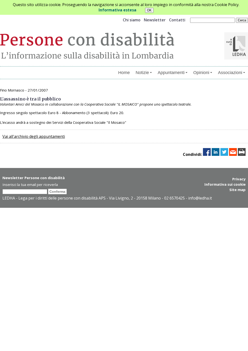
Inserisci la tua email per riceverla (30, 184)
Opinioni (201, 72)
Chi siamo (131, 20)
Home (124, 72)
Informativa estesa (117, 10)
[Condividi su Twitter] (224, 154)
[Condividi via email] (233, 154)
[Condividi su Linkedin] (215, 154)
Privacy (239, 178)
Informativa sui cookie (225, 184)
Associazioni (230, 72)
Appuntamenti (171, 72)
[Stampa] (242, 154)
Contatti (177, 20)
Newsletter (155, 20)
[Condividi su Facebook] (207, 154)
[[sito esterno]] (236, 58)
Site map (237, 189)
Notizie (142, 72)
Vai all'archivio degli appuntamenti (33, 136)
